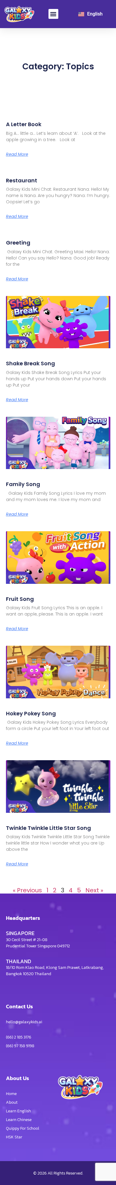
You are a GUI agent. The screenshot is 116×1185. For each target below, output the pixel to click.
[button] (53, 14)
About (12, 1102)
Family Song (23, 484)
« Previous (27, 890)
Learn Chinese (19, 1120)
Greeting (18, 242)
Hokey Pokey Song (31, 713)
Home (11, 1094)
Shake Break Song (30, 363)
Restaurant (21, 180)
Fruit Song (20, 599)
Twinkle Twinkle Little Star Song (48, 828)
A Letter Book (23, 124)
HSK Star (14, 1137)
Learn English (18, 1111)
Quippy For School (22, 1128)
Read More (17, 154)
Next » (94, 890)
